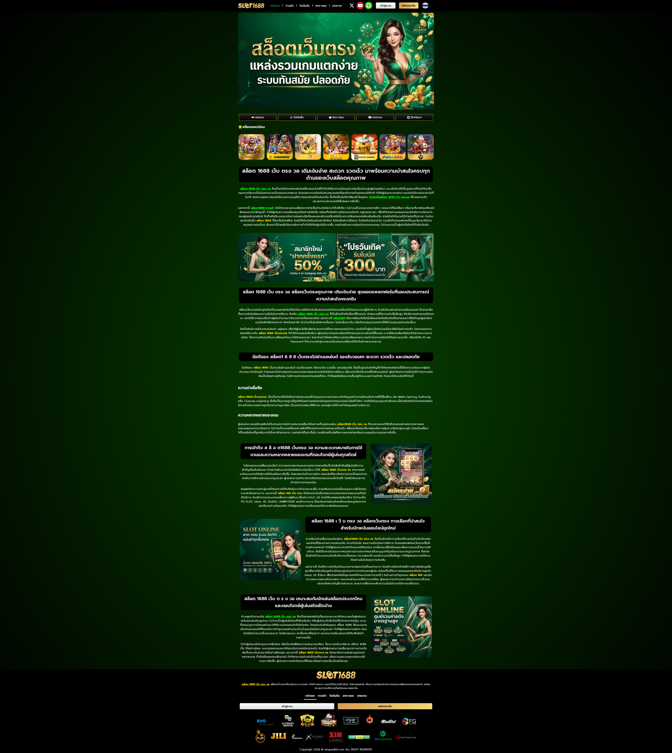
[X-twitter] (352, 5)
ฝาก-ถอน (321, 5)
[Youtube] (360, 5)
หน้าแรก (275, 5)
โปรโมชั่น (305, 5)
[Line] (368, 5)
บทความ (337, 5)
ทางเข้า (290, 5)
